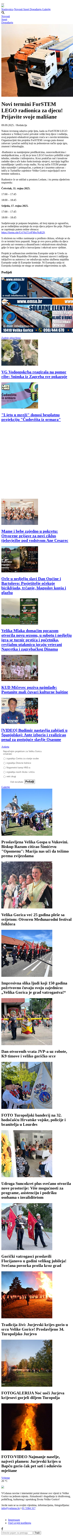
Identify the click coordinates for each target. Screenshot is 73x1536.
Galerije (46, 9)
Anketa (5, 746)
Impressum (14, 1519)
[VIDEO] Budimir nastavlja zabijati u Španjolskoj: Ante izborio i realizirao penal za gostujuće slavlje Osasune (34, 735)
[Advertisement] (36, 462)
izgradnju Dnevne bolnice (18, 763)
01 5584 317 (28, 1508)
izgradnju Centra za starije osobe (22, 758)
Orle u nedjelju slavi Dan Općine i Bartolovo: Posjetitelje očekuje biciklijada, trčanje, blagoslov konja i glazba (33, 585)
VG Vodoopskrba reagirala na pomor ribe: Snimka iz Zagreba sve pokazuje (34, 374)
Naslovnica (7, 9)
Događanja (36, 9)
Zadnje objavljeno (11, 337)
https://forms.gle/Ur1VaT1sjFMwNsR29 (23, 232)
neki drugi (11, 776)
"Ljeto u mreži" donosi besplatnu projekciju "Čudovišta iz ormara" (31, 417)
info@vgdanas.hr (10, 1508)
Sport (26, 9)
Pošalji (29, 781)
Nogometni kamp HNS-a (18, 767)
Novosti (18, 9)
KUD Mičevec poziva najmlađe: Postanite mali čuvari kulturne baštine (34, 689)
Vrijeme (5, 1477)
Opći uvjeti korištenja (19, 1522)
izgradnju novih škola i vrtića (20, 772)
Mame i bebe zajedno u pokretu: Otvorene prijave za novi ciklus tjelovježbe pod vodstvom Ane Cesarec (34, 536)
